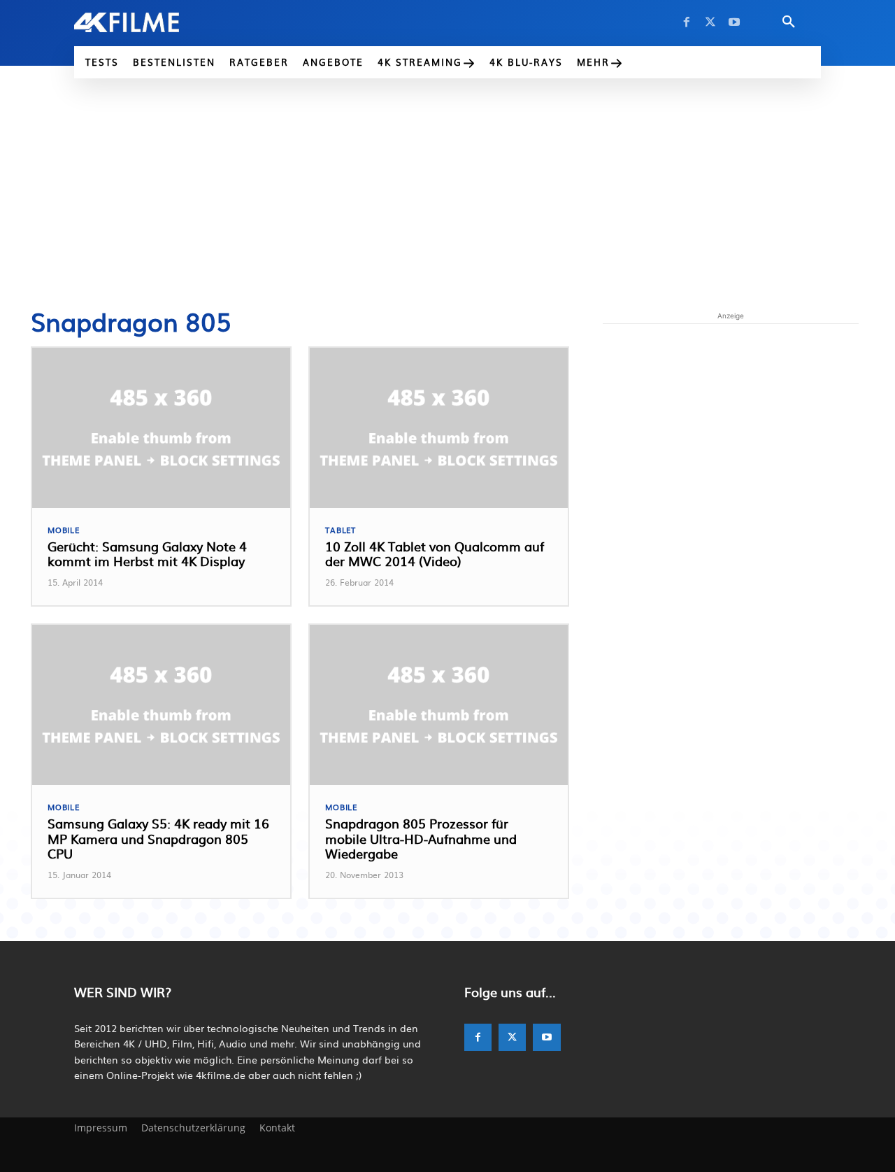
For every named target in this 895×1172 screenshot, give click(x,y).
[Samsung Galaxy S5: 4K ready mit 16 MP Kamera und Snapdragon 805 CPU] (161, 705)
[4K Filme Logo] (148, 22)
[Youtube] (734, 22)
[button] (788, 22)
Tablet (340, 530)
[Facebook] (686, 22)
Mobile (64, 530)
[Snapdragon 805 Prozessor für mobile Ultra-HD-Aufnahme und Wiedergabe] (439, 705)
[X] (710, 22)
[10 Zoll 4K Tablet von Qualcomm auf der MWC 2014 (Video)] (439, 428)
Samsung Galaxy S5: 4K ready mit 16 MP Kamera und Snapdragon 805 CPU (158, 838)
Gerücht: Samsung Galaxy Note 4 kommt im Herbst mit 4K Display (147, 554)
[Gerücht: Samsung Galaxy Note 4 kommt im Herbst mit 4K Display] (161, 428)
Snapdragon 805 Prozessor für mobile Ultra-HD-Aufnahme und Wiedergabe (421, 838)
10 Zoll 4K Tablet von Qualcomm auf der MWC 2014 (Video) (434, 554)
